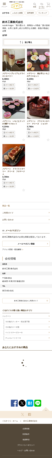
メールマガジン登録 (26, 244)
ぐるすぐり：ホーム (10, 421)
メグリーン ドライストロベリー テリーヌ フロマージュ (13, 171)
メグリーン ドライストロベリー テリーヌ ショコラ (38, 122)
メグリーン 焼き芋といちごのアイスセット (38, 74)
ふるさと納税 (17, 13)
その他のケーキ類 (12, 327)
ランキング (42, 13)
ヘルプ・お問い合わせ (26, 451)
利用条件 (26, 434)
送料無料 (30, 13)
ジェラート (6, 316)
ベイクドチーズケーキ (14, 333)
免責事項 (26, 440)
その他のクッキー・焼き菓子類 (17, 322)
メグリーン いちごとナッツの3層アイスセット (13, 122)
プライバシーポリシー (26, 445)
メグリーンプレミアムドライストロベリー (13, 74)
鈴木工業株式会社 (30, 421)
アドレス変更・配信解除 (12, 249)
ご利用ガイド (8, 213)
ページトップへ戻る (46, 409)
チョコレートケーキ (13, 338)
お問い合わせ (8, 220)
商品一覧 (6, 206)
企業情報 (26, 429)
